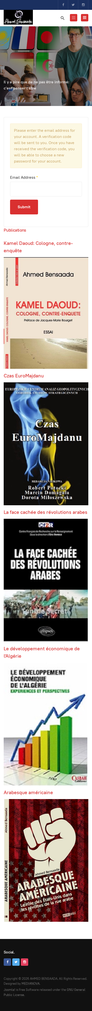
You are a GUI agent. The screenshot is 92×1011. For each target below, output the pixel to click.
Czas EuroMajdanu (24, 375)
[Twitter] (73, 5)
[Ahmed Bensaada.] (18, 17)
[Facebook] (63, 5)
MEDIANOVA (30, 983)
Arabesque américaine (28, 792)
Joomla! (9, 990)
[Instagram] (83, 5)
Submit (24, 206)
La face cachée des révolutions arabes (45, 512)
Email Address (24, 177)
